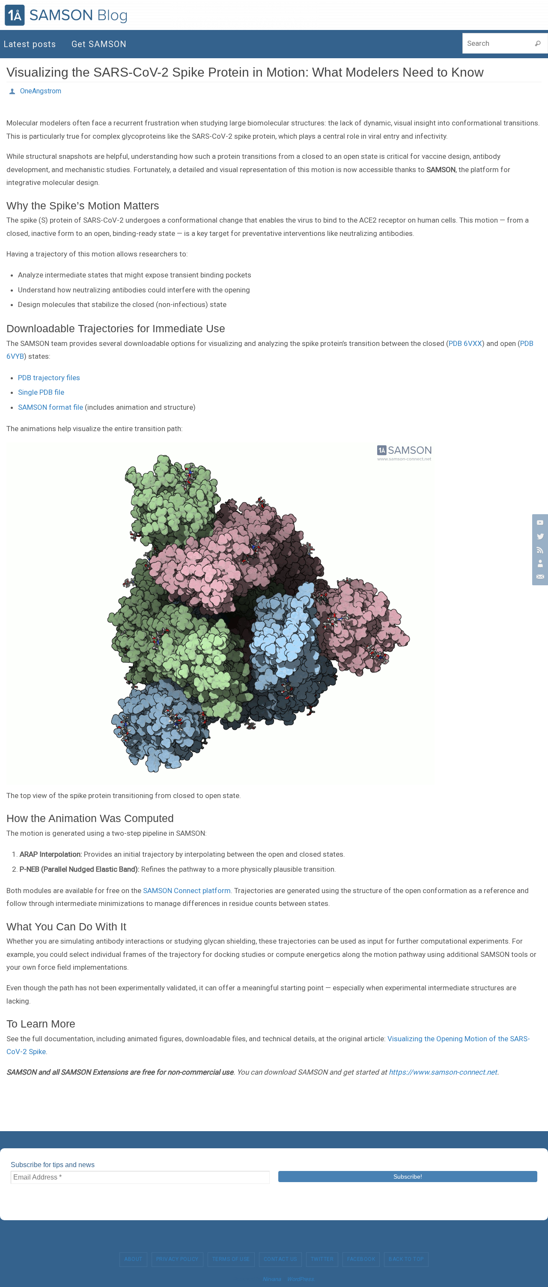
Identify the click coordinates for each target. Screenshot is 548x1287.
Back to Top (406, 1259)
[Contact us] (539, 577)
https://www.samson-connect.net (443, 1072)
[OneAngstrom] (539, 563)
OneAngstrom (40, 91)
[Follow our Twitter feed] (539, 536)
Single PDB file (41, 392)
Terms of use (231, 1259)
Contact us (280, 1259)
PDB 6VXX (465, 343)
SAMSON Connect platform (187, 890)
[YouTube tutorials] (539, 522)
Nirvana (271, 1279)
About (133, 1259)
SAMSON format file (50, 407)
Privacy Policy (177, 1259)
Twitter (322, 1259)
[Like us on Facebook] (539, 550)
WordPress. (301, 1279)
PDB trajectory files (49, 377)
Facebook (361, 1259)
